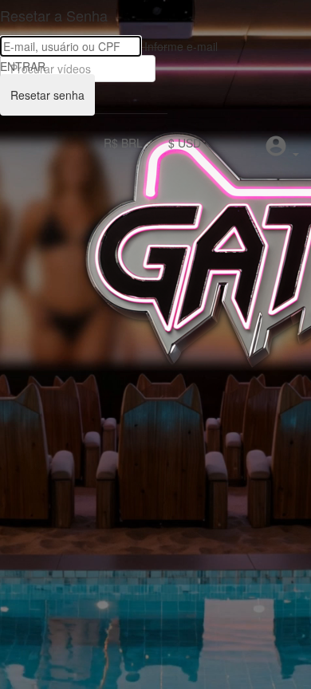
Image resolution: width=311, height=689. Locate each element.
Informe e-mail (181, 46)
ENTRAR (22, 66)
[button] (281, 147)
